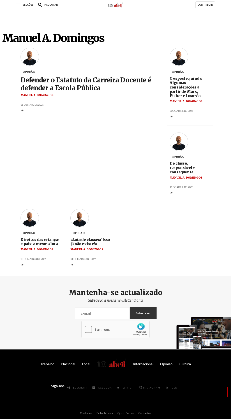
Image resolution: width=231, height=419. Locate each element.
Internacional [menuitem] (143, 364)
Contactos (144, 413)
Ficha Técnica (105, 413)
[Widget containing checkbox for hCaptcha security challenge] (115, 329)
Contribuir (86, 413)
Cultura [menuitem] (185, 364)
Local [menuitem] (86, 364)
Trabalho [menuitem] (47, 364)
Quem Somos (125, 413)
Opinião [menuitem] (166, 364)
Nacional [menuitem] (68, 364)
